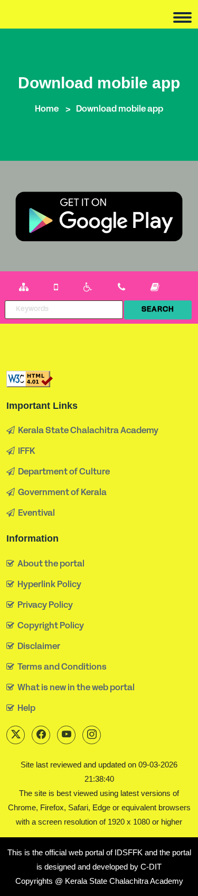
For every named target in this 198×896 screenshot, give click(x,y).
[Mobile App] (56, 288)
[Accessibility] (88, 288)
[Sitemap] (23, 288)
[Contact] (121, 288)
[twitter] (15, 735)
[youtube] (66, 735)
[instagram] (91, 735)
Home (47, 109)
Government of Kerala (61, 493)
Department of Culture (62, 472)
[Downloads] (155, 288)
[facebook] (41, 735)
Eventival (35, 513)
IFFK (25, 451)
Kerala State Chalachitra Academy (86, 431)
